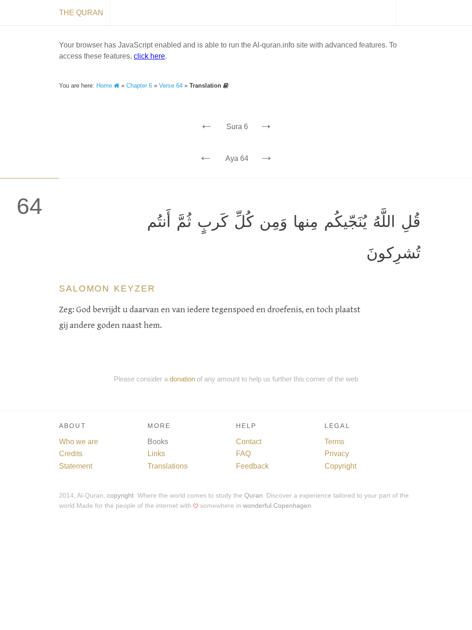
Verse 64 (171, 85)
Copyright (340, 466)
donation (182, 379)
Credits (71, 454)
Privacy (336, 454)
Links (156, 454)
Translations (168, 466)
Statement (75, 466)
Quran (253, 495)
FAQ (243, 454)
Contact (248, 442)
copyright (120, 495)
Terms (334, 442)
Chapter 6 (139, 85)
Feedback (252, 466)
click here (149, 56)
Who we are (78, 442)
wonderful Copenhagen (277, 505)
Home (105, 85)
